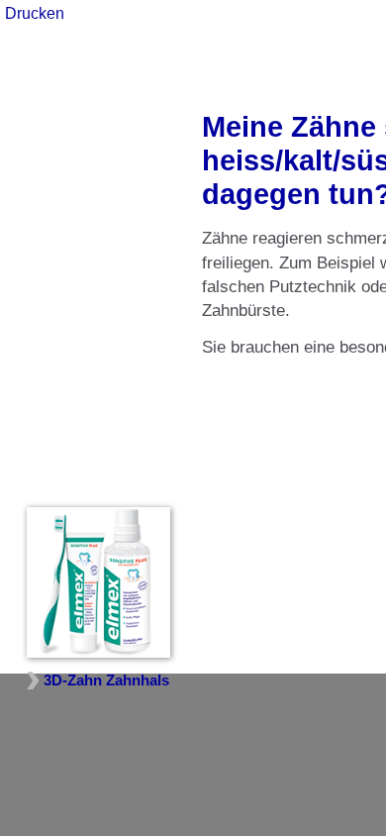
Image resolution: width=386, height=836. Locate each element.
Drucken (34, 13)
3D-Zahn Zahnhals (106, 680)
